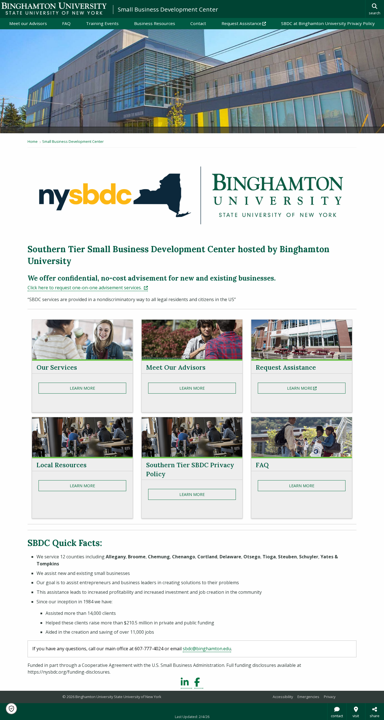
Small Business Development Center (168, 9)
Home (33, 141)
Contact (198, 23)
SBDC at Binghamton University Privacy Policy (328, 23)
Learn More (82, 388)
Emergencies (308, 696)
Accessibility (283, 696)
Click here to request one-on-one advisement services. (88, 288)
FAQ (66, 23)
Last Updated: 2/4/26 (192, 716)
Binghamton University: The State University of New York (54, 8)
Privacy (329, 696)
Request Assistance (248, 23)
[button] (11, 708)
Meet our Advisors (28, 23)
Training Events (102, 23)
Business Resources (154, 23)
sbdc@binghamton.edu (207, 648)
